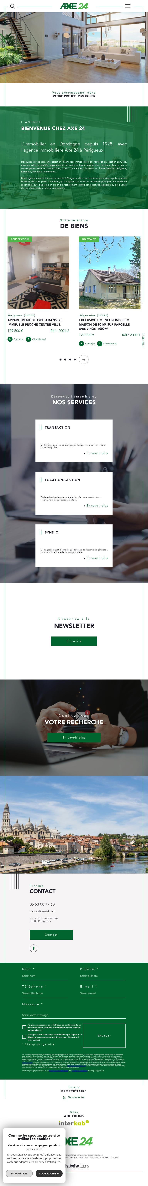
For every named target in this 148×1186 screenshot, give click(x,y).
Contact (143, 340)
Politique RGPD (102, 1159)
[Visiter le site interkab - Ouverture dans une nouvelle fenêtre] (74, 1124)
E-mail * (89, 988)
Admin (80, 1159)
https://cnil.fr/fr (27, 1064)
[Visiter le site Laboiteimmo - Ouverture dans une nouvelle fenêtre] (74, 1172)
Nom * (28, 971)
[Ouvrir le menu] (128, 6)
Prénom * (89, 971)
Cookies (115, 1159)
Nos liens (89, 1159)
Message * (32, 1006)
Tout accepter (49, 1173)
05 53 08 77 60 (42, 906)
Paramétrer (19, 1173)
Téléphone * (34, 988)
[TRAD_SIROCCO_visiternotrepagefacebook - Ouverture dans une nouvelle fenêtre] (33, 950)
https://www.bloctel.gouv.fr (76, 1068)
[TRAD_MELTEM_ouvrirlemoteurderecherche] (12, 6)
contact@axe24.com (42, 913)
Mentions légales (67, 1159)
